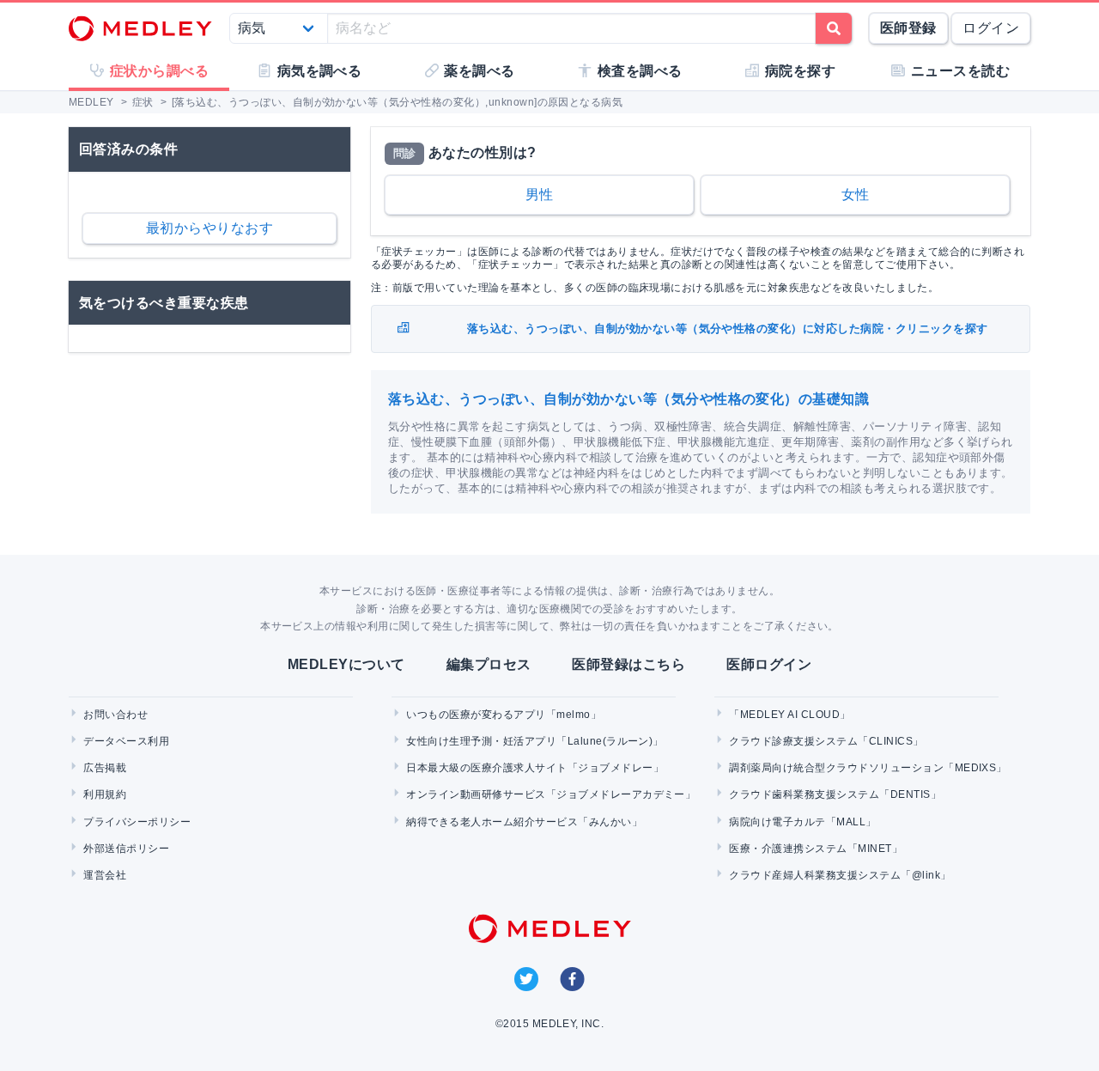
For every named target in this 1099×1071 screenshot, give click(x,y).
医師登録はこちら (628, 664)
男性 (539, 194)
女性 (855, 194)
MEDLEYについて (346, 664)
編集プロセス (488, 664)
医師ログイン (768, 664)
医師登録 (908, 28)
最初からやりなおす (209, 228)
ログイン (990, 28)
